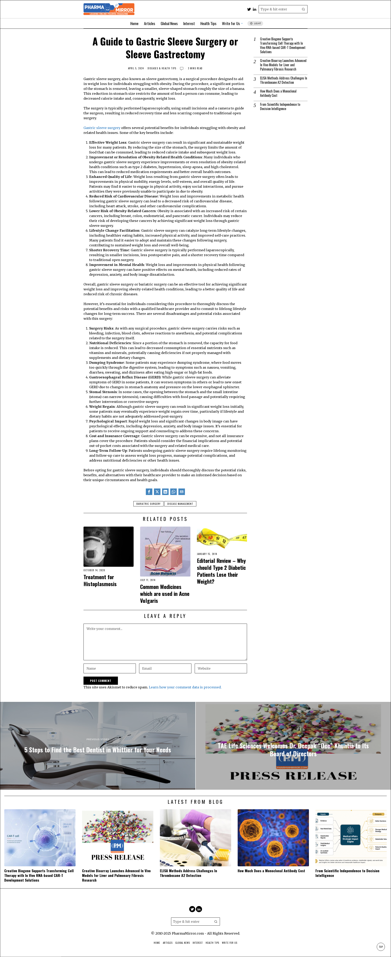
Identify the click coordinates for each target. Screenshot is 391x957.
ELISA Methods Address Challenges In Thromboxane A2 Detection (283, 80)
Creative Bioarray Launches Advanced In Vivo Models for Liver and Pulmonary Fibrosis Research (283, 64)
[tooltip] (249, 9)
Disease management (180, 503)
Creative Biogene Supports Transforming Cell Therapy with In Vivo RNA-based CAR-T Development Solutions (282, 45)
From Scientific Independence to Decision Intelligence (280, 106)
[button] (303, 9)
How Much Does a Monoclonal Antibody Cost (278, 93)
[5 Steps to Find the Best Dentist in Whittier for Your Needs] (97, 746)
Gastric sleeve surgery (101, 128)
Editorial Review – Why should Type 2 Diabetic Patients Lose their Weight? (221, 571)
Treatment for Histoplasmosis (100, 580)
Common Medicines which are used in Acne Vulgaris (164, 593)
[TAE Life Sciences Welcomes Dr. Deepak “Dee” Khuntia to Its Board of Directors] (293, 746)
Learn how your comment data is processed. (185, 687)
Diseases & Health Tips (162, 68)
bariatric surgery (148, 503)
